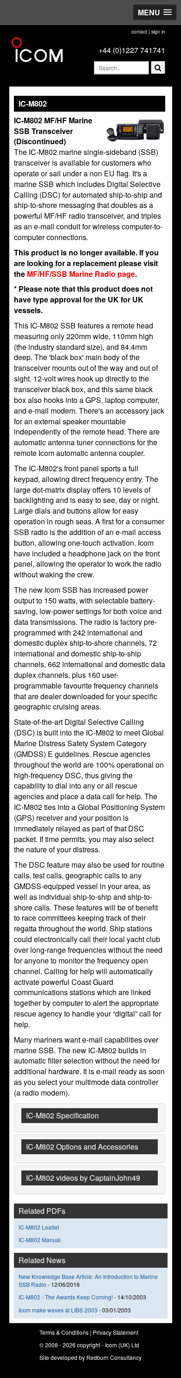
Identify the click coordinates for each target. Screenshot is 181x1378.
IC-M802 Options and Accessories (82, 1146)
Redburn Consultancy (114, 1357)
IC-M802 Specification (62, 1115)
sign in (158, 31)
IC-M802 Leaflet (39, 1227)
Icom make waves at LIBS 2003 (59, 1310)
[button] (154, 12)
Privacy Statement (115, 1332)
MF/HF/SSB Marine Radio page (80, 273)
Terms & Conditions (64, 1332)
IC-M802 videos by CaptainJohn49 (83, 1177)
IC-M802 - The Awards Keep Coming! (66, 1297)
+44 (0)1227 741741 (131, 50)
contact (139, 31)
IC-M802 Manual (40, 1240)
